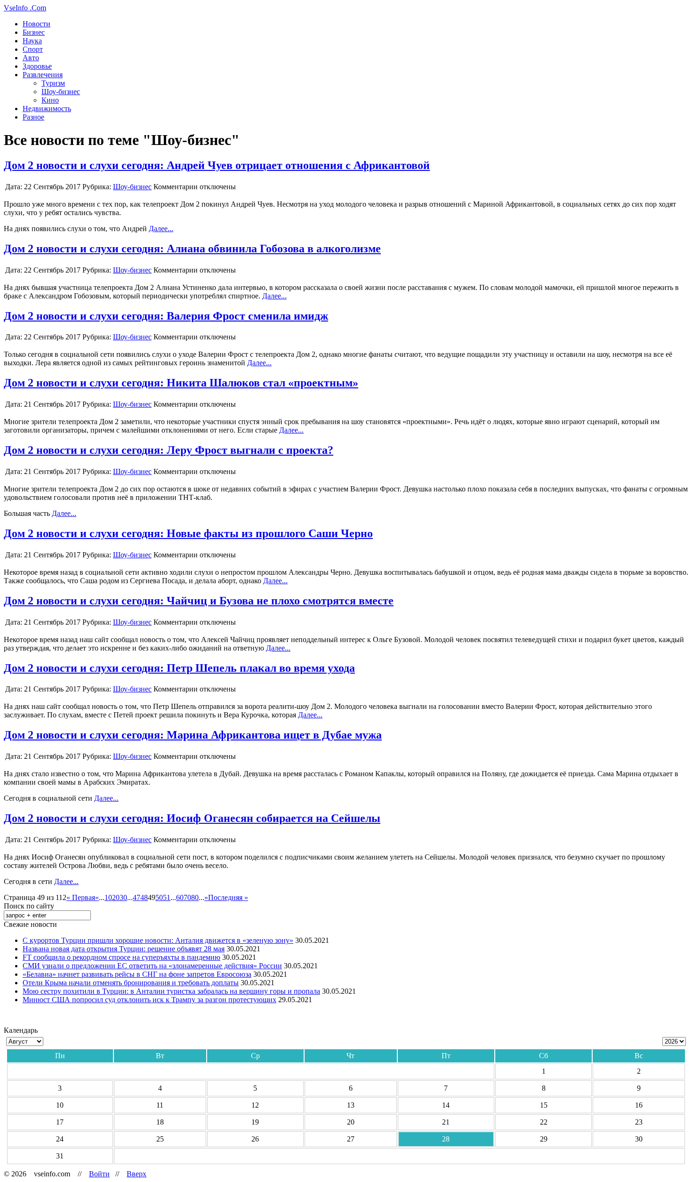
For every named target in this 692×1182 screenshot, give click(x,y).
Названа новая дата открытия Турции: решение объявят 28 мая (124, 949)
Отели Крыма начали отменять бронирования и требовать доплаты (131, 983)
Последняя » (228, 897)
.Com (25, 8)
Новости (36, 24)
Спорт (33, 49)
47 (136, 897)
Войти (99, 1174)
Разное (33, 117)
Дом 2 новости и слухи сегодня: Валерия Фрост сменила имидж (166, 316)
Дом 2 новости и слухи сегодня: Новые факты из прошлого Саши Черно (188, 533)
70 (187, 897)
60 (180, 897)
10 (108, 897)
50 (159, 897)
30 (123, 897)
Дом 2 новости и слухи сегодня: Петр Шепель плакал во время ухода (179, 668)
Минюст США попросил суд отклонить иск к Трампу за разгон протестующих (149, 1000)
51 (166, 897)
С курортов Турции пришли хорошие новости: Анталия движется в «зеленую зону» (158, 940)
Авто (31, 58)
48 (144, 897)
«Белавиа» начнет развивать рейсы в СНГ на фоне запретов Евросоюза (137, 974)
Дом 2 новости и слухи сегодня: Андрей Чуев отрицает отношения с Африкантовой (217, 165)
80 (195, 897)
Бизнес (34, 32)
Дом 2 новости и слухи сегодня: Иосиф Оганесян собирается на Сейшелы (192, 818)
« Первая (80, 897)
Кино (50, 100)
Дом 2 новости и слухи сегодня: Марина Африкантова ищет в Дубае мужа (193, 735)
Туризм (53, 83)
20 (116, 897)
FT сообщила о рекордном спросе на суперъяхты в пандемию (121, 957)
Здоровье (37, 66)
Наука (32, 41)
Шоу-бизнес (60, 92)
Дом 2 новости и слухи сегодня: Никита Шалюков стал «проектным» (181, 383)
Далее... (161, 229)
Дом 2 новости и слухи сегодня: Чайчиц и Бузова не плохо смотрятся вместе (199, 601)
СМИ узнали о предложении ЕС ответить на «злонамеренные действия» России (152, 966)
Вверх (136, 1174)
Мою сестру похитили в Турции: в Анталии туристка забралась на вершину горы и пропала (171, 991)
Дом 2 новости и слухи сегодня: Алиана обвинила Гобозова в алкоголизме (192, 248)
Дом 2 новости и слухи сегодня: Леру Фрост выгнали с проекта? (168, 450)
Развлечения (43, 75)
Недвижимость (47, 109)
